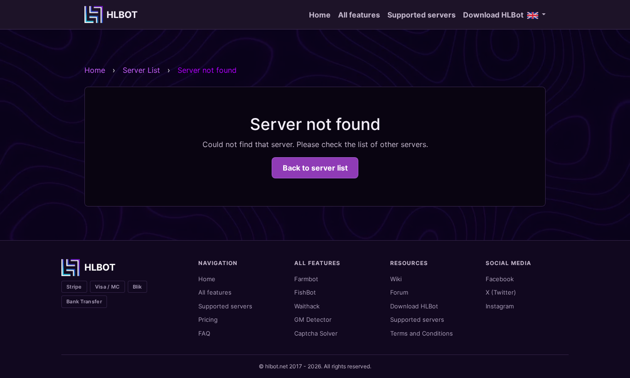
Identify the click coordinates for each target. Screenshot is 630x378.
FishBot (305, 292)
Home (320, 14)
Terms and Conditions (421, 333)
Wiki (396, 279)
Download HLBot (493, 14)
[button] (536, 14)
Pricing (208, 319)
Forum (399, 292)
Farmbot (306, 279)
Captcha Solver (316, 333)
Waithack (307, 306)
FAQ (204, 333)
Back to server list (315, 167)
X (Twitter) (501, 292)
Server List (141, 70)
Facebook (500, 279)
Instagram (500, 306)
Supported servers (421, 14)
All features (359, 14)
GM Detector (313, 319)
